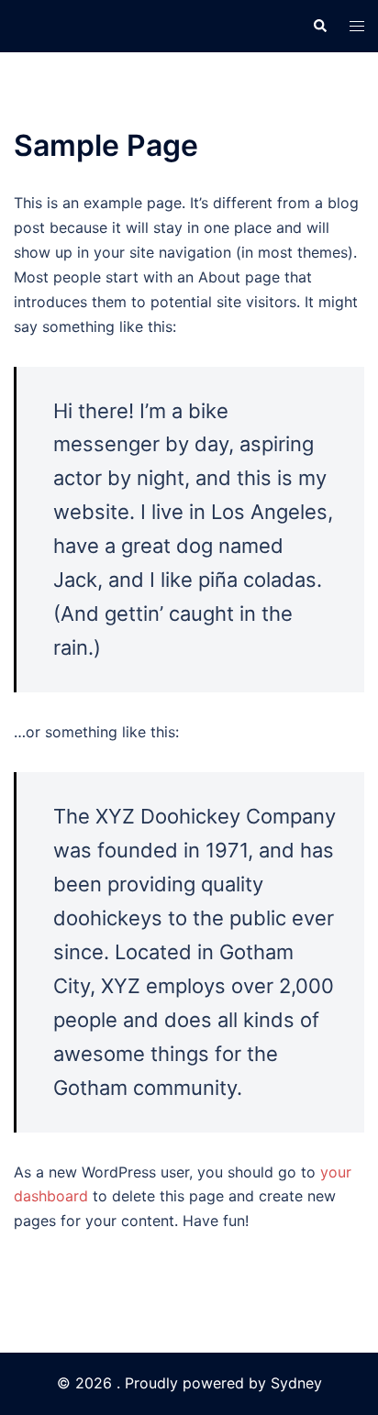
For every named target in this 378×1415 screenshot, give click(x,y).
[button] (319, 25)
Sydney (296, 1383)
